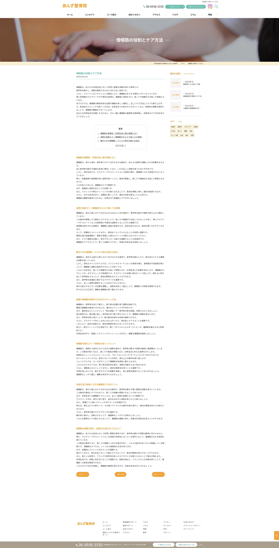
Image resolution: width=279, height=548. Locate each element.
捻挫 (191, 131)
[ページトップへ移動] (201, 545)
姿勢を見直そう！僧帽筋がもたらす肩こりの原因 (121, 137)
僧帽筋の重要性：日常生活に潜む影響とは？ (119, 133)
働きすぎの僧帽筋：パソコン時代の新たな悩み (120, 140)
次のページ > (158, 474)
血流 (181, 135)
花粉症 (196, 127)
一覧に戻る (120, 474)
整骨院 (180, 127)
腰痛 (185, 131)
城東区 (173, 127)
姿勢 (192, 135)
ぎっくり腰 (174, 135)
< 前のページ (83, 474)
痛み (187, 135)
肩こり (180, 131)
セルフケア (187, 127)
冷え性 (173, 131)
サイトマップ (189, 529)
